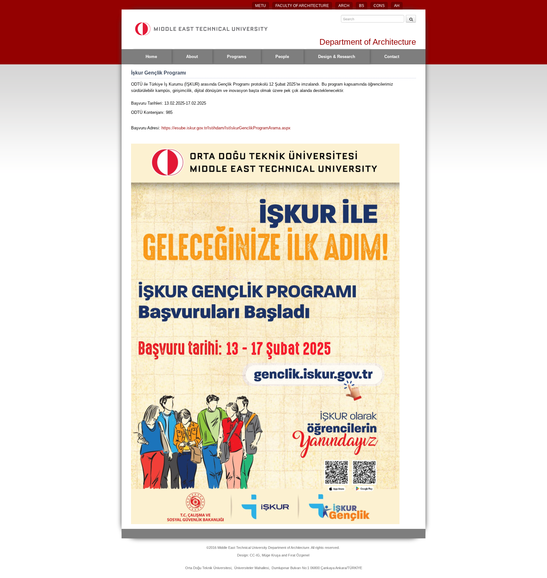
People (282, 56)
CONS (379, 5)
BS (361, 5)
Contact (391, 56)
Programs (236, 56)
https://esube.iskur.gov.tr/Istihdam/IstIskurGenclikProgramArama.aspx (226, 128)
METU (260, 5)
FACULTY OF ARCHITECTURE (302, 5)
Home (151, 56)
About (192, 56)
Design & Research (336, 56)
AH (396, 5)
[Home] (201, 29)
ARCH (343, 5)
